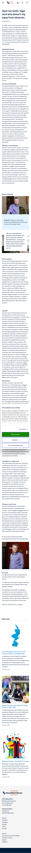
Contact (4, 833)
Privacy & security (7, 838)
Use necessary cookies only (15, 445)
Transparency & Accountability (10, 836)
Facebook (4, 820)
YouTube (4, 828)
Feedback (4, 842)
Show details (22, 429)
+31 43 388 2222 (7, 805)
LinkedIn (4, 824)
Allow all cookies (15, 434)
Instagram (5, 822)
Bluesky (4, 818)
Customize (15, 440)
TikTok (4, 826)
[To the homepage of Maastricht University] (10, 3)
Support (4, 840)
